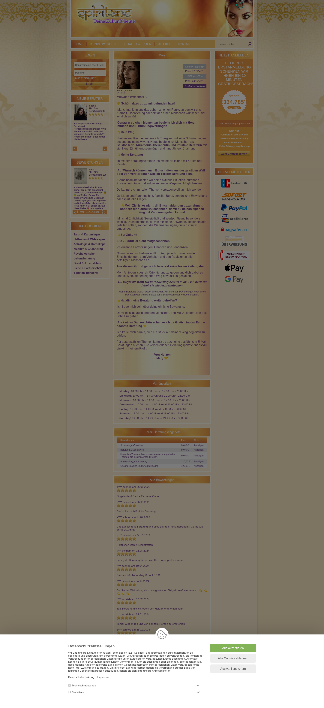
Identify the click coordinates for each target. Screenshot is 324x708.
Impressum (103, 677)
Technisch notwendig (84, 685)
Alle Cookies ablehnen (233, 658)
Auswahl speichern (233, 668)
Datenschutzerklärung (81, 677)
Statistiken (78, 692)
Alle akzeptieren (233, 648)
